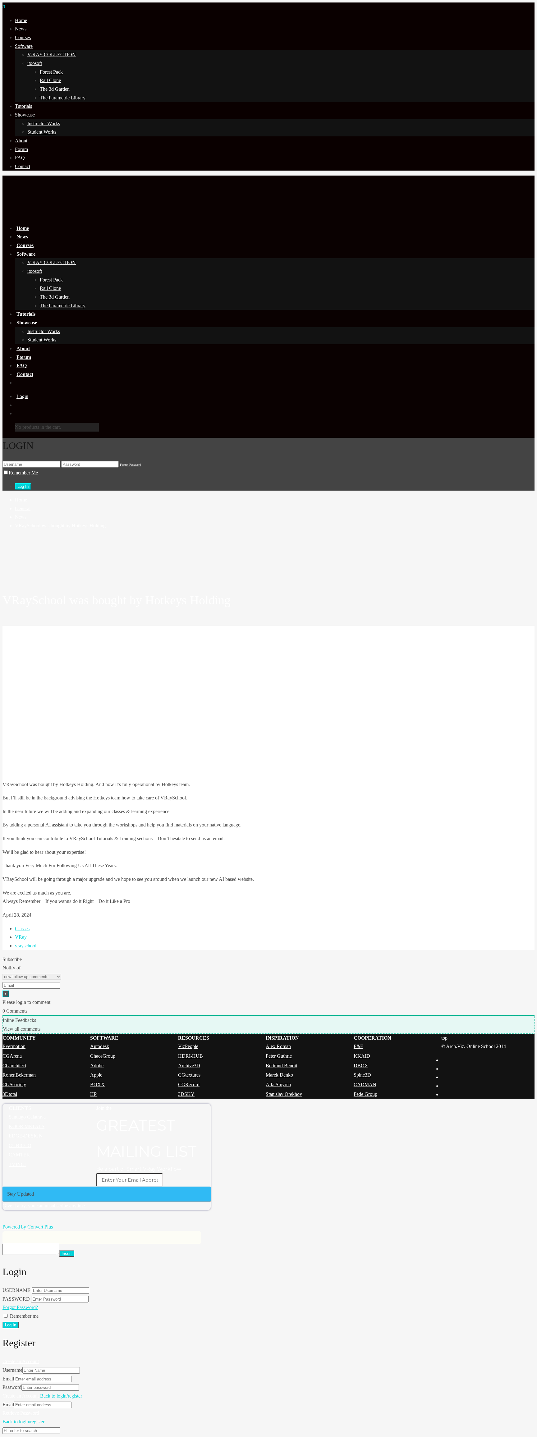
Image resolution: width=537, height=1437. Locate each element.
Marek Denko (279, 1075)
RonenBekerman (19, 1075)
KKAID (362, 1056)
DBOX (361, 1065)
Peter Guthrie (279, 1056)
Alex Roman (278, 1046)
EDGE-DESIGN (26, 1135)
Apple (96, 1075)
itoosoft (34, 63)
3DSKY (186, 1094)
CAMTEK (19, 1154)
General (22, 508)
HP (93, 1094)
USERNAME (16, 1290)
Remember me (24, 1316)
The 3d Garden (55, 89)
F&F (358, 1046)
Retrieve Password (20, 1413)
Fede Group (365, 1094)
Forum (21, 149)
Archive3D (189, 1065)
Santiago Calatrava (27, 1116)
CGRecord (189, 1084)
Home (21, 20)
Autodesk (99, 1046)
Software (24, 46)
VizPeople (188, 1046)
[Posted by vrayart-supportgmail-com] (268, 559)
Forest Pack (51, 72)
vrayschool (25, 945)
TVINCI (17, 1164)
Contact (22, 166)
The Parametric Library (62, 97)
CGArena (12, 1056)
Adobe (96, 1065)
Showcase (25, 114)
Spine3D (362, 1075)
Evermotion (13, 1046)
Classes (22, 928)
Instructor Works (43, 123)
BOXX (97, 1084)
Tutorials (23, 106)
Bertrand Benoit (281, 1065)
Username (12, 1370)
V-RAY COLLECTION (51, 54)
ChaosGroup (102, 1056)
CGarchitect (14, 1065)
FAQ (20, 157)
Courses (23, 37)
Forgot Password (130, 464)
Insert (67, 1253)
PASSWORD (16, 1299)
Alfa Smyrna (278, 1084)
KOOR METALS (26, 1126)
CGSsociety (14, 1084)
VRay (21, 937)
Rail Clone (50, 80)
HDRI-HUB (190, 1056)
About (21, 140)
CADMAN (365, 1084)
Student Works (41, 132)
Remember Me (23, 472)
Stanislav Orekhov (284, 1094)
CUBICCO (20, 1145)
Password (11, 1387)
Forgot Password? (20, 1307)
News (20, 28)
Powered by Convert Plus (27, 1226)
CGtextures (189, 1075)
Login (22, 396)
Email (8, 1378)
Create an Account (20, 1361)
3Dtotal (9, 1094)
